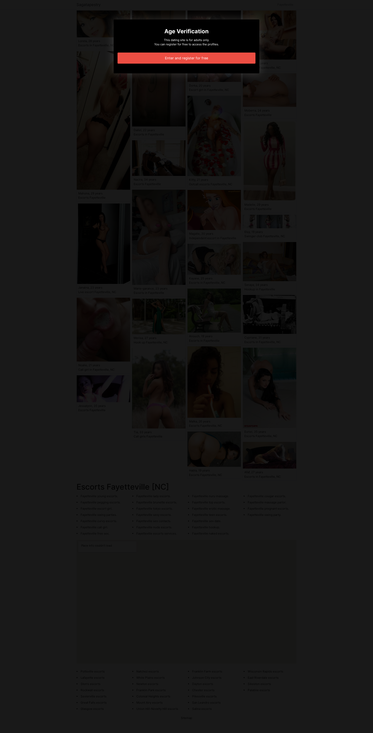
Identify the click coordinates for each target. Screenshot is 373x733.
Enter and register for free (186, 58)
